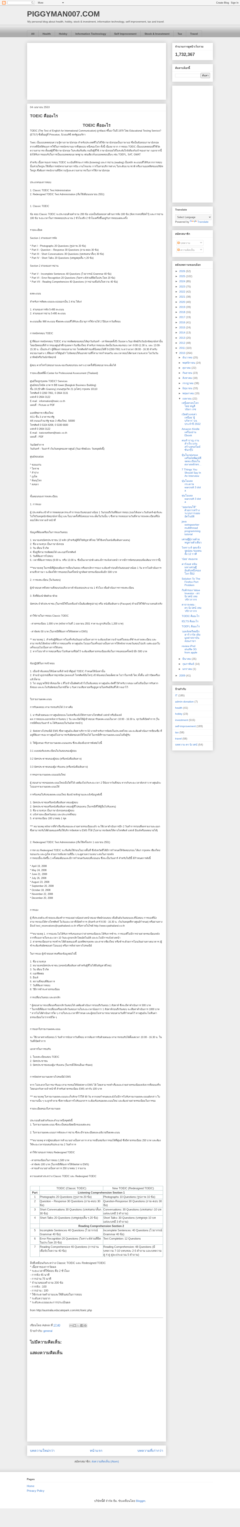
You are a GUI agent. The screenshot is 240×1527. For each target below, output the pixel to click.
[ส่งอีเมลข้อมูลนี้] (71, 1325)
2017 (182, 317)
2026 (182, 271)
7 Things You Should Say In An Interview (191, 472)
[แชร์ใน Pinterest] (85, 1325)
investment (181, 719)
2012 (182, 342)
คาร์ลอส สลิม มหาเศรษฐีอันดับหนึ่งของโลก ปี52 (191, 569)
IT (176, 695)
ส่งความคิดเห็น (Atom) (105, 1461)
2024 (182, 281)
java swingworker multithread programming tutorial (191, 528)
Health (47, 33)
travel (178, 738)
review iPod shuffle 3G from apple (189, 649)
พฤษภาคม (188, 393)
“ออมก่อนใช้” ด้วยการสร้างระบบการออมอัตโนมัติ (191, 511)
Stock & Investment (157, 33)
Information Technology (90, 33)
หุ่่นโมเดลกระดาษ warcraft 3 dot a (191, 485)
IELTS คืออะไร (190, 621)
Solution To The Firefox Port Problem (191, 582)
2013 (182, 337)
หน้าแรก (96, 1451)
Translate (202, 221)
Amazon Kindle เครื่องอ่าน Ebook (191, 432)
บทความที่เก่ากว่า (150, 1451)
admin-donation (184, 701)
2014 (182, 332)
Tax (180, 33)
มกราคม (187, 668)
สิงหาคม (187, 377)
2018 (182, 312)
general (47, 1330)
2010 (182, 352)
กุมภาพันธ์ (188, 663)
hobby (178, 713)
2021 (182, 296)
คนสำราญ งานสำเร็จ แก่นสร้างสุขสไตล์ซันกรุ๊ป (191, 445)
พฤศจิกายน (189, 362)
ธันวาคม (187, 357)
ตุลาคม (186, 367)
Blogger (140, 1500)
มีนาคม (187, 658)
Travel (194, 33)
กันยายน (187, 372)
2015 (182, 327)
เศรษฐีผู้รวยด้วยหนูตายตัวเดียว (192, 541)
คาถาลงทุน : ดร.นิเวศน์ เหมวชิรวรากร (191, 607)
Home (30, 1486)
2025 (182, 276)
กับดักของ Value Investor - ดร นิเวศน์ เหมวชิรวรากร (191, 595)
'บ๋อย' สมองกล (190, 558)
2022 (182, 291)
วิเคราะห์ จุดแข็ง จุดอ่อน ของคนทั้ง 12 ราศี (192, 550)
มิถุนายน (187, 388)
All (32, 33)
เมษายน (187, 398)
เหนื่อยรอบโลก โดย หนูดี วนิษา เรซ (190, 406)
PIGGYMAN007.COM (63, 14)
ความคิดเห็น (187, 249)
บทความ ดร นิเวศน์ (186, 744)
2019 (182, 306)
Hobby (63, 33)
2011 (182, 347)
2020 (182, 301)
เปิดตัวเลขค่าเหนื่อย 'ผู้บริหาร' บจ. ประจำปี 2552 (191, 419)
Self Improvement (125, 33)
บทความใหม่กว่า (42, 1451)
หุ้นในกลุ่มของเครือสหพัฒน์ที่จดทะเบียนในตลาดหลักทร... (191, 460)
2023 (182, 286)
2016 (182, 322)
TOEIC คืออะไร (191, 616)
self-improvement (185, 726)
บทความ (185, 242)
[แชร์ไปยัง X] (78, 1325)
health (178, 707)
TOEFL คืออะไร (191, 626)
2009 (182, 675)
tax (177, 732)
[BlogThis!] (74, 1325)
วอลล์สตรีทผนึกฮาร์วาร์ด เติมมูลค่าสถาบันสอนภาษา (191, 636)
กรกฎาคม (188, 383)
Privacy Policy (35, 1490)
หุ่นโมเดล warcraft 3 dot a (191, 498)
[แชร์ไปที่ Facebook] (82, 1325)
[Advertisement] (96, 70)
